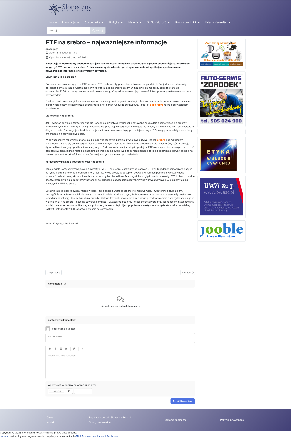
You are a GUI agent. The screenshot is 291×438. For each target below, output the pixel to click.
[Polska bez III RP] (198, 22)
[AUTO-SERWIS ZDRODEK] (221, 98)
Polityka (114, 22)
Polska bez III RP (185, 22)
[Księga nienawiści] (229, 22)
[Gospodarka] (102, 22)
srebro (161, 139)
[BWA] (221, 196)
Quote (66, 348)
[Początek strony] (286, 432)
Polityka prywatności (232, 419)
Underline (61, 348)
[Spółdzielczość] (168, 22)
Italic (55, 348)
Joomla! (4, 436)
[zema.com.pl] (218, 154)
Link (74, 348)
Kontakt (51, 422)
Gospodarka (92, 22)
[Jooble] (221, 230)
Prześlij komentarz (182, 401)
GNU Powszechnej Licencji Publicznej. (97, 436)
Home (53, 22)
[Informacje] (77, 22)
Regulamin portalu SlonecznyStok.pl (110, 417)
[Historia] (140, 22)
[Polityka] (121, 22)
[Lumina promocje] (221, 53)
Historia (133, 22)
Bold (50, 348)
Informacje (68, 22)
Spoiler (82, 348)
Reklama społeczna (175, 419)
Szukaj (99, 30)
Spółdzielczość (156, 22)
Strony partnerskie (99, 422)
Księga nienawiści (216, 22)
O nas (50, 417)
